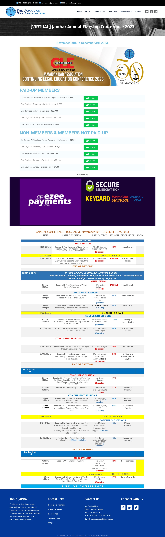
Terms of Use (54, 518)
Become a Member (56, 505)
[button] (91, 98)
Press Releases (55, 509)
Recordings (53, 514)
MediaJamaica (103, 535)
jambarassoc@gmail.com (102, 519)
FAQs (50, 523)
